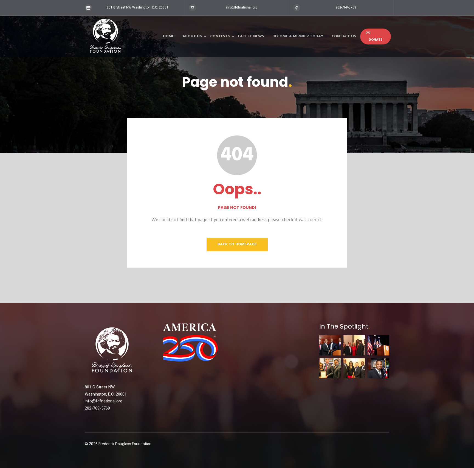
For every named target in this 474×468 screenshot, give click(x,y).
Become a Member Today (297, 36)
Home (168, 36)
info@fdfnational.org (241, 7)
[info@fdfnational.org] (192, 7)
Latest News (251, 36)
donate (375, 40)
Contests (220, 36)
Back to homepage (237, 244)
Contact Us (344, 36)
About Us (192, 36)
